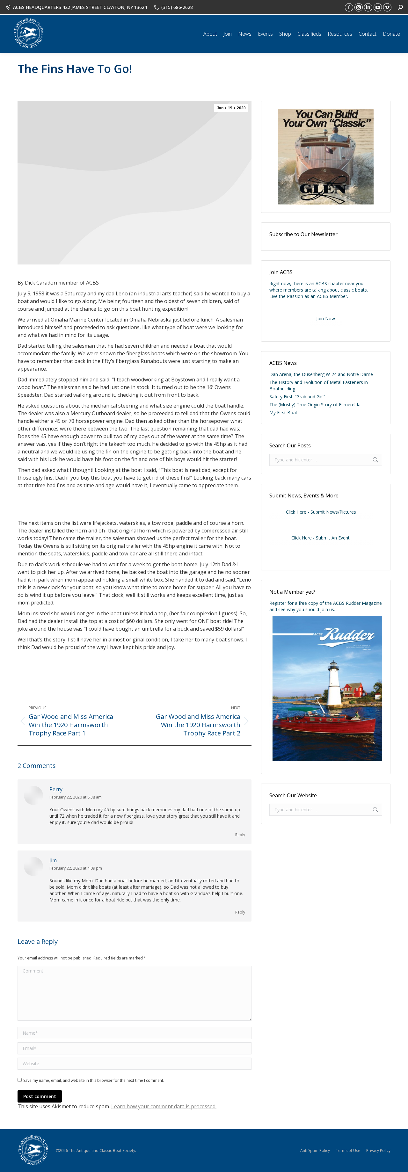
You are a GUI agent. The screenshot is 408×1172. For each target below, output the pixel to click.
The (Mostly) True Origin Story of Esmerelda (315, 405)
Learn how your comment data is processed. (163, 1106)
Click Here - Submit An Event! (321, 538)
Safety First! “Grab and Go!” (297, 397)
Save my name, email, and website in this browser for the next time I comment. (93, 1080)
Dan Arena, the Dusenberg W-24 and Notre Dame (321, 374)
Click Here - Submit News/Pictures (321, 512)
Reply (240, 834)
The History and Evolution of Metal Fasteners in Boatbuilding (318, 385)
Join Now (325, 318)
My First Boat (283, 412)
